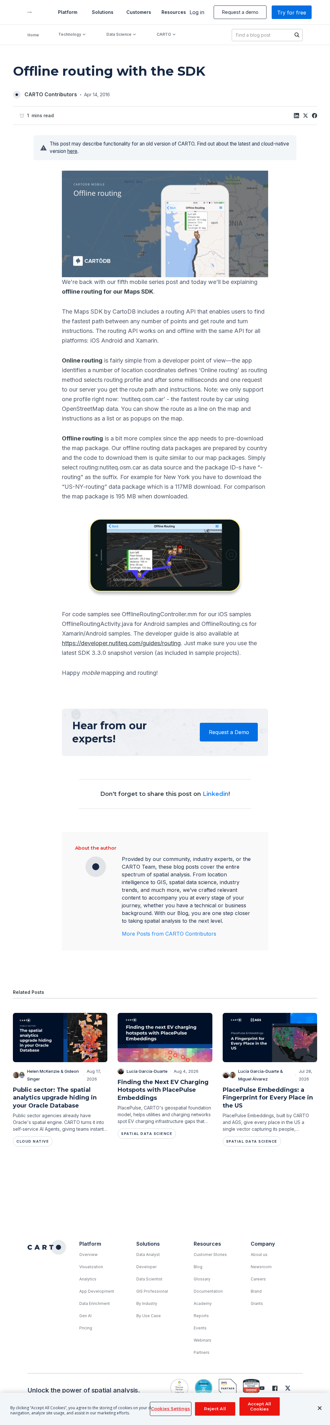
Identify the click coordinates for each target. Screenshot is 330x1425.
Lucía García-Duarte (147, 1071)
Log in (196, 12)
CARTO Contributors (50, 94)
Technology (69, 34)
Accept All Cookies (259, 1406)
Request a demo (240, 12)
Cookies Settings (170, 1408)
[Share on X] (305, 115)
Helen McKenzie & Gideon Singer (53, 1075)
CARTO (164, 34)
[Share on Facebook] (314, 115)
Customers (138, 12)
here (72, 151)
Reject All (215, 1408)
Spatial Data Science (146, 1133)
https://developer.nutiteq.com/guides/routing (121, 643)
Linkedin (215, 793)
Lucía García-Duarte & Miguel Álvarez (260, 1075)
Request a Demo (229, 732)
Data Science (118, 34)
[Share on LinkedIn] (296, 115)
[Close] (320, 1408)
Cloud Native (32, 1141)
